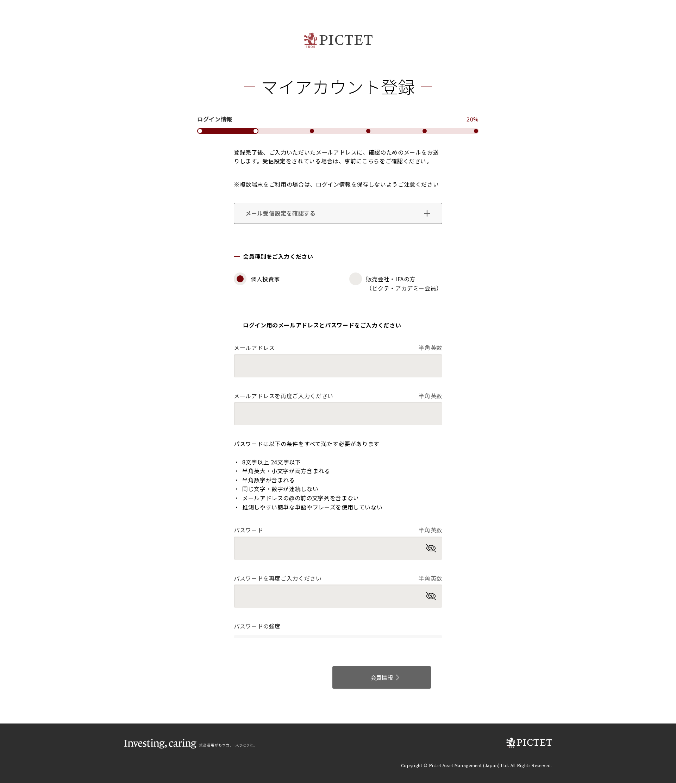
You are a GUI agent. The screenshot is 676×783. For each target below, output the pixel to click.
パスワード (338, 530)
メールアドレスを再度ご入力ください (338, 396)
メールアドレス (338, 347)
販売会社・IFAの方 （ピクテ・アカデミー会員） (404, 283)
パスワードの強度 (257, 626)
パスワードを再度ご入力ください (338, 578)
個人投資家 (265, 279)
